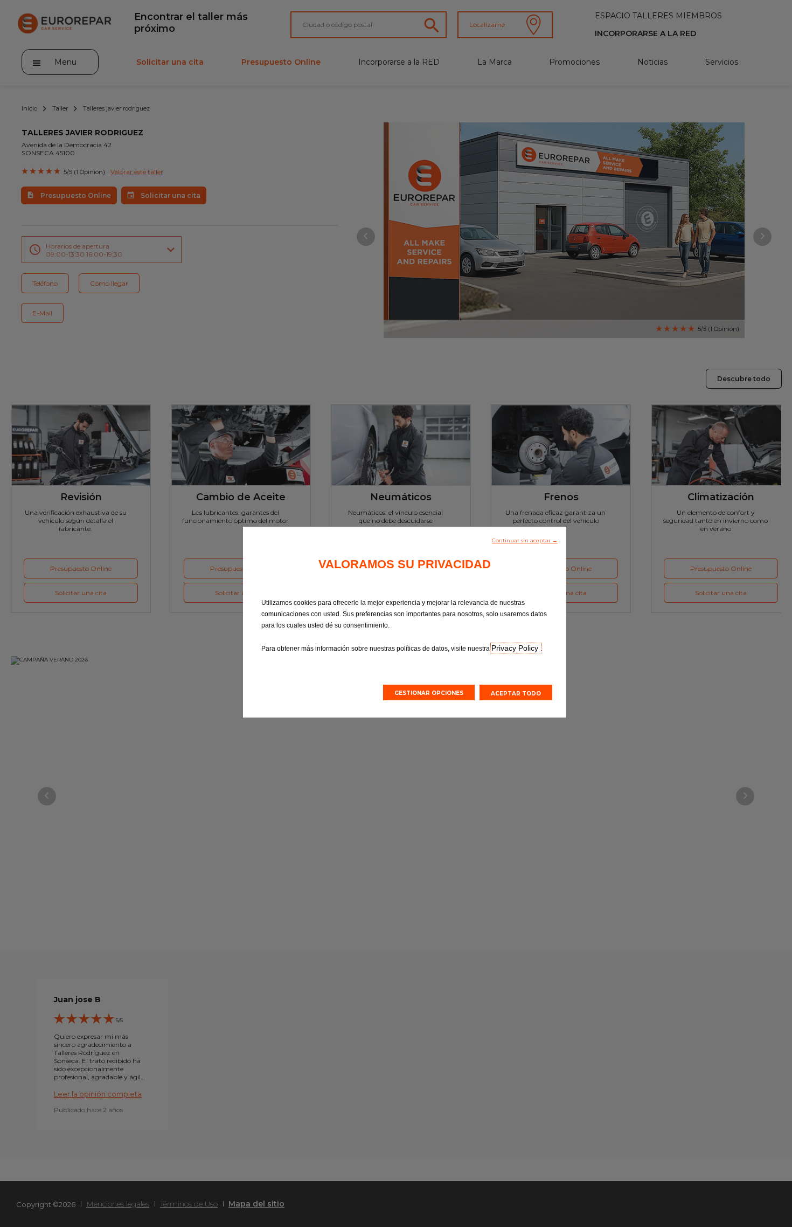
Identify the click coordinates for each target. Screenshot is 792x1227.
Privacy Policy (515, 648)
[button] (525, 539)
